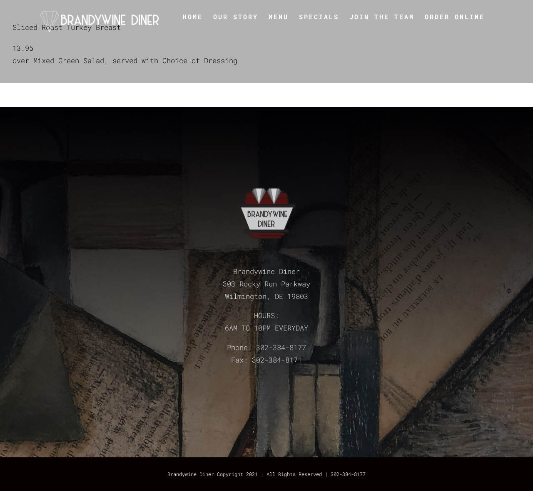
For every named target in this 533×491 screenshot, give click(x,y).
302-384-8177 (281, 347)
